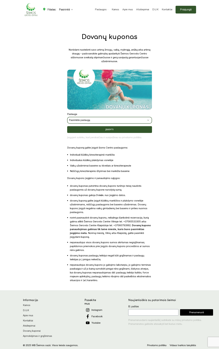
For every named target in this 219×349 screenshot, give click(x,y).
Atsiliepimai (29, 325)
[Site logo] (31, 9)
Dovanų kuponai (32, 330)
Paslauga (72, 114)
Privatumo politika (156, 345)
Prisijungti (186, 9)
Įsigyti (109, 129)
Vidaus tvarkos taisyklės (183, 345)
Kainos (26, 305)
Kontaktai (28, 320)
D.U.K (26, 310)
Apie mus (28, 315)
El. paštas (133, 306)
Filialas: (51, 9)
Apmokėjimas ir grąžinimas (37, 335)
